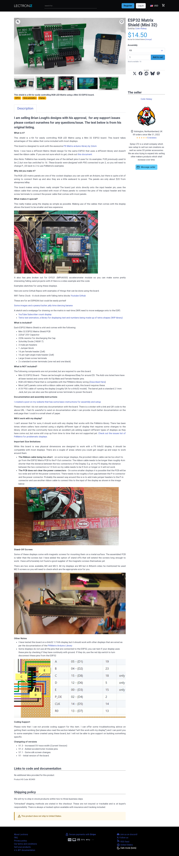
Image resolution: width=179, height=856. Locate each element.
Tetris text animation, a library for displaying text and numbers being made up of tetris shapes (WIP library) (70, 317)
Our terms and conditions (25, 844)
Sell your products (22, 847)
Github (82, 295)
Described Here (97, 382)
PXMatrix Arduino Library (60, 645)
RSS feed (123, 841)
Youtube (75, 295)
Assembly (132, 45)
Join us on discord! (128, 834)
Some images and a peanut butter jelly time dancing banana (43, 305)
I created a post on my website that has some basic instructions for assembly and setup (57, 402)
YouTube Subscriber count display (34, 314)
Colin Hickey (141, 28)
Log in (141, 5)
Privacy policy (20, 840)
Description (25, 108)
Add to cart (158, 57)
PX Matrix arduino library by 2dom (80, 146)
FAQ (16, 837)
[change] (148, 39)
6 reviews (151, 137)
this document (85, 154)
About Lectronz (21, 834)
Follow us (123, 837)
